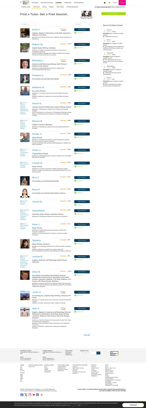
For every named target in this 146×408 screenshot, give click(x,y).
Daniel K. (37, 103)
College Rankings (62, 366)
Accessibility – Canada (110, 382)
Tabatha (36, 240)
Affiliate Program (109, 370)
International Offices (96, 374)
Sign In (115, 2)
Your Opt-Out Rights (105, 390)
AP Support (47, 372)
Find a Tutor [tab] (36, 7)
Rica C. (36, 177)
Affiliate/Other (68, 354)
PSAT (21, 369)
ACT (21, 368)
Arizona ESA (32, 366)
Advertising (68, 353)
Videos (93, 369)
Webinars (93, 366)
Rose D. (36, 189)
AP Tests (22, 370)
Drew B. (36, 272)
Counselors (94, 376)
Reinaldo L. (38, 60)
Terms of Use (83, 405)
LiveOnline (93, 370)
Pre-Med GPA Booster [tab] (72, 7)
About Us (75, 373)
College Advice (61, 368)
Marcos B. (37, 121)
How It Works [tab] (60, 7)
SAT (21, 366)
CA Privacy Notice (92, 389)
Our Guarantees (109, 378)
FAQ (21, 353)
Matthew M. (38, 87)
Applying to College (63, 369)
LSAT (21, 377)
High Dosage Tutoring (78, 368)
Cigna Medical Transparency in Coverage (111, 384)
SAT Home (35, 2)
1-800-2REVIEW (29, 352)
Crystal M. (37, 163)
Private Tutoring (95, 372)
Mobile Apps (94, 373)
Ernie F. (36, 29)
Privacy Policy (74, 405)
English (46, 369)
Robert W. (37, 44)
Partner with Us (109, 372)
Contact (107, 376)
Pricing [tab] (44, 7)
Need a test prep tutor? (110, 7)
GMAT (21, 375)
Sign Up (122, 2)
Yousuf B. (37, 201)
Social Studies (47, 370)
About (106, 366)
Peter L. (36, 224)
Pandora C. (38, 75)
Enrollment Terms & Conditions (113, 380)
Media (106, 374)
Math (45, 366)
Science (46, 368)
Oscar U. (36, 150)
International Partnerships (111, 377)
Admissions (67, 2)
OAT (21, 381)
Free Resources (79, 2)
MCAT (21, 378)
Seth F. (35, 308)
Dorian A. (37, 134)
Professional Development (79, 372)
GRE (21, 374)
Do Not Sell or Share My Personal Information (112, 389)
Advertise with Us (109, 373)
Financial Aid (61, 370)
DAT (21, 379)
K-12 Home (75, 366)
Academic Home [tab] (25, 7)
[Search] (109, 3)
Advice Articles (95, 368)
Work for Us (108, 369)
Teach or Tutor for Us (110, 368)
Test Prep (75, 370)
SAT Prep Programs (47, 2)
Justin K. (36, 292)
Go (98, 353)
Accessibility (108, 381)
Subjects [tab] (51, 7)
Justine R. (37, 256)
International (68, 352)
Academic (59, 2)
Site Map (123, 390)
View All (87, 335)
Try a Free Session (113, 13)
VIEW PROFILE (82, 29)
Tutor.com (75, 369)
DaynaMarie (38, 210)
